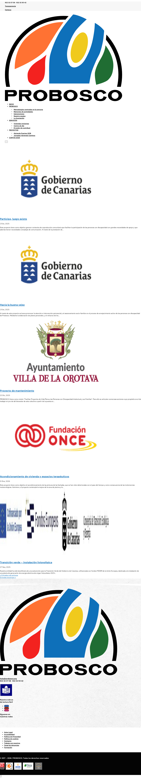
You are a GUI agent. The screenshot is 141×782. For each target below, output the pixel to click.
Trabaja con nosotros (12, 743)
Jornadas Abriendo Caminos (24, 136)
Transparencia (10, 6)
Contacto (7, 741)
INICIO (11, 104)
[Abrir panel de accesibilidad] (1, 776)
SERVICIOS (13, 120)
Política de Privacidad (12, 737)
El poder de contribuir (22, 128)
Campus (8, 10)
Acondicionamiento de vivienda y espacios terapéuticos (34, 476)
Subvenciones (19, 114)
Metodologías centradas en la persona (28, 110)
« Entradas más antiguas (9, 575)
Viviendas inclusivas (21, 124)
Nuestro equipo (19, 116)
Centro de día (19, 126)
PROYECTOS (13, 130)
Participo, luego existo (13, 219)
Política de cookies (11, 739)
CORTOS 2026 (14, 138)
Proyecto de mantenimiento (17, 390)
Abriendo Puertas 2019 (22, 133)
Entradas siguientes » (8, 577)
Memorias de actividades (23, 112)
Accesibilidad (9, 734)
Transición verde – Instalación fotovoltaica (26, 562)
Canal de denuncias (11, 745)
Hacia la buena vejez (12, 304)
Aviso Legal (8, 732)
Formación (8, 748)
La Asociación (19, 118)
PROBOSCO (13, 106)
